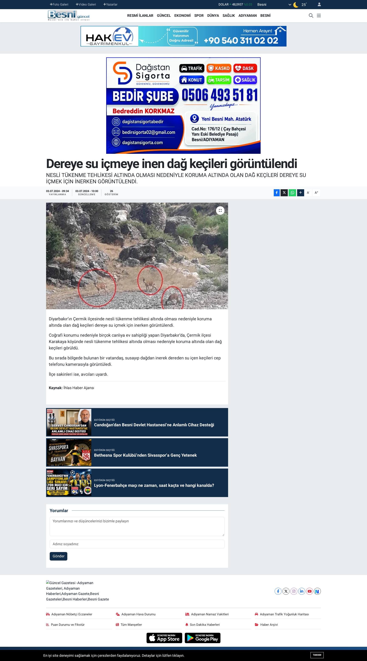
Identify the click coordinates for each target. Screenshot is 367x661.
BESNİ (265, 15)
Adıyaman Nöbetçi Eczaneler (71, 614)
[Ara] (311, 15)
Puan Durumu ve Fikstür (68, 625)
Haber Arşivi (269, 625)
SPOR (199, 15)
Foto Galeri (60, 4)
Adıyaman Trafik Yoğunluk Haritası (284, 614)
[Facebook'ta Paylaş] (277, 192)
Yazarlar (111, 4)
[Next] (317, 591)
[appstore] (165, 638)
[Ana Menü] (319, 15)
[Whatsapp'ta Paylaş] (292, 192)
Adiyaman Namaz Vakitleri (210, 614)
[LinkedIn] (301, 591)
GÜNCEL (164, 15)
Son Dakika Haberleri (205, 625)
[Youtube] (309, 591)
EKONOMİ (182, 15)
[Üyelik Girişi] (317, 4)
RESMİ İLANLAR (140, 15)
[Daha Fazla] (300, 192)
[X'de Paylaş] (284, 192)
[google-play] (203, 638)
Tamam (317, 655)
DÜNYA (213, 15)
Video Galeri (87, 4)
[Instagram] (293, 591)
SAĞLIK (229, 15)
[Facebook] (278, 591)
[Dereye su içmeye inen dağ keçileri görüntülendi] (137, 256)
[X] (285, 591)
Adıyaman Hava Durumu (138, 614)
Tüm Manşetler (131, 625)
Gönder (59, 556)
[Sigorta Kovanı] (183, 105)
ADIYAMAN (248, 15)
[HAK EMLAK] (183, 36)
